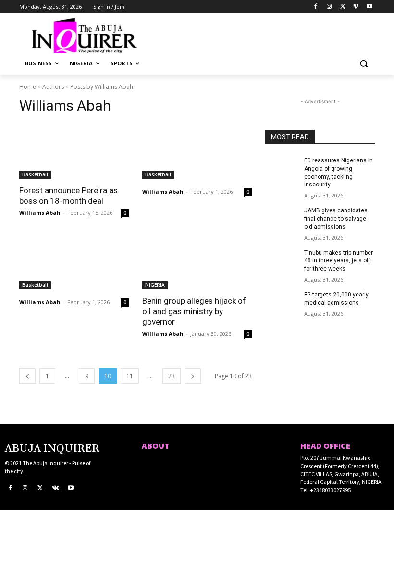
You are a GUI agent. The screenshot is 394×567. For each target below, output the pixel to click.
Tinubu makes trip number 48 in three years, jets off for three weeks (338, 260)
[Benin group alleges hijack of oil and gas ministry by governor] (197, 261)
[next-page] (193, 376)
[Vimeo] (355, 6)
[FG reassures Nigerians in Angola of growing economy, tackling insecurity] (281, 168)
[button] (363, 63)
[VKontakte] (55, 488)
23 (171, 376)
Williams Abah (40, 212)
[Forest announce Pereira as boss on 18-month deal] (74, 151)
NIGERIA (155, 285)
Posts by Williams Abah (101, 87)
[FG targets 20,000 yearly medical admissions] (281, 302)
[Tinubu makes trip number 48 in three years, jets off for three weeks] (281, 260)
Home (27, 87)
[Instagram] (329, 6)
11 (129, 376)
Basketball (35, 174)
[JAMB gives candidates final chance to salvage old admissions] (281, 218)
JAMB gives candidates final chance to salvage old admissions (336, 218)
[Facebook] (315, 6)
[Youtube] (369, 6)
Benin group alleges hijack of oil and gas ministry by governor (194, 311)
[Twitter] (342, 6)
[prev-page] (27, 376)
